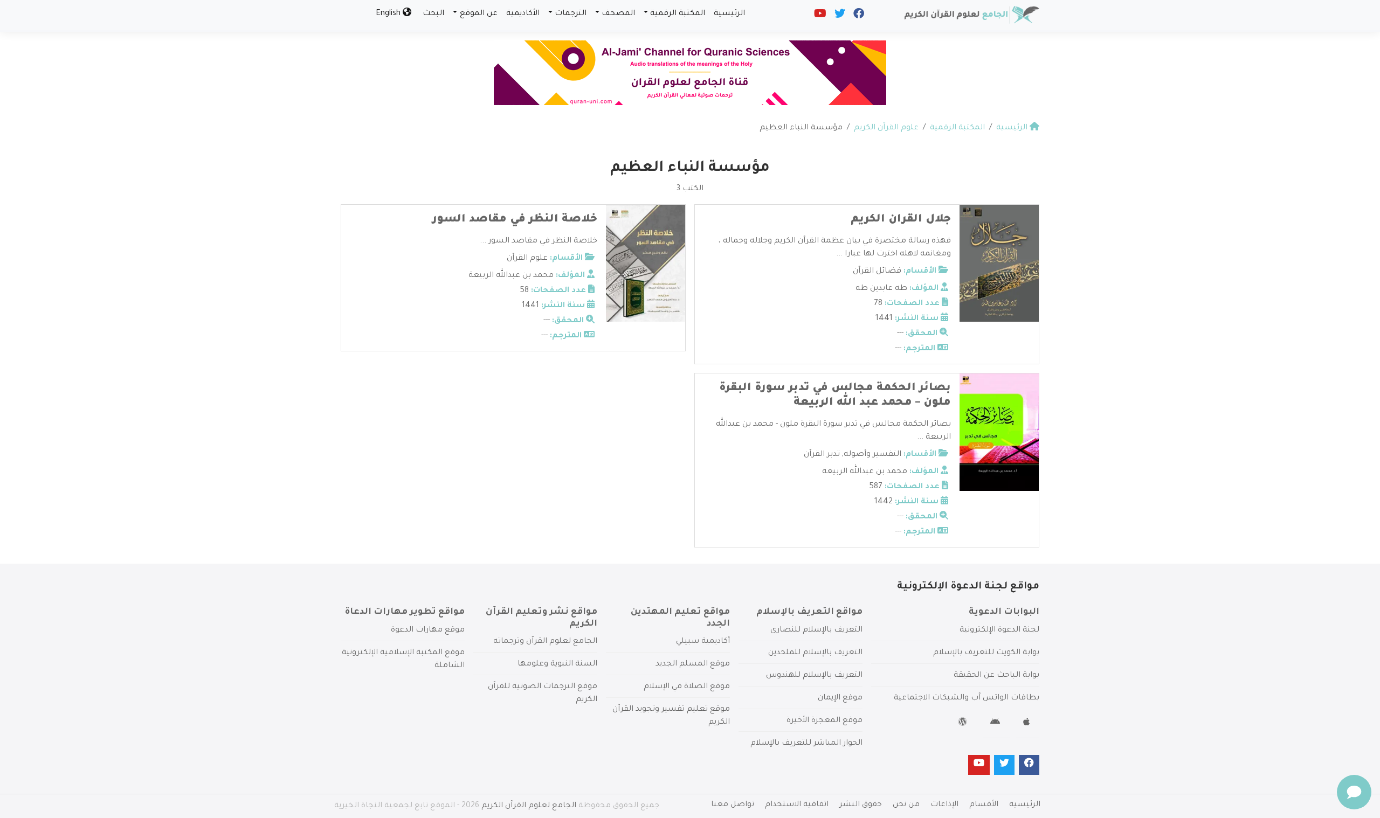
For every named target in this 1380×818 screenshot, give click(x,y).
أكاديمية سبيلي (703, 641)
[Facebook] (858, 16)
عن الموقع (479, 14)
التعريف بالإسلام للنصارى (816, 630)
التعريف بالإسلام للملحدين (815, 653)
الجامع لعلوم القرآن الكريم (528, 806)
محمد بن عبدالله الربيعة (511, 276)
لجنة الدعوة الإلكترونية (999, 630)
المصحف (618, 14)
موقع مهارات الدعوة (428, 630)
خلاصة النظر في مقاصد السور (514, 220)
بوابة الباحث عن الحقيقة (996, 675)
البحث (433, 14)
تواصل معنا (732, 805)
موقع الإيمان (840, 698)
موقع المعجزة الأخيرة (824, 721)
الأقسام (983, 805)
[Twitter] (839, 16)
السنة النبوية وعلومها (557, 664)
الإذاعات (944, 805)
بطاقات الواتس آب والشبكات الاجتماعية (966, 698)
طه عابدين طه (881, 289)
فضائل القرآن (877, 271)
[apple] (1027, 723)
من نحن (906, 805)
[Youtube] (819, 16)
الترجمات (570, 14)
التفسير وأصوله (872, 454)
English (389, 14)
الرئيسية (729, 14)
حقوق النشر (860, 805)
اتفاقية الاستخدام (797, 805)
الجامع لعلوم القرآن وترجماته (545, 641)
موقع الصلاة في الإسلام (687, 687)
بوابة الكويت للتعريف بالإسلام (986, 653)
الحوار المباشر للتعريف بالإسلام (806, 743)
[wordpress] (964, 723)
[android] (996, 723)
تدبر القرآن (822, 454)
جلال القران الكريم (901, 220)
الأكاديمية (523, 14)
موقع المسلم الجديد (693, 664)
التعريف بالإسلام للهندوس (814, 675)
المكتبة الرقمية (677, 14)
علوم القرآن (527, 258)
